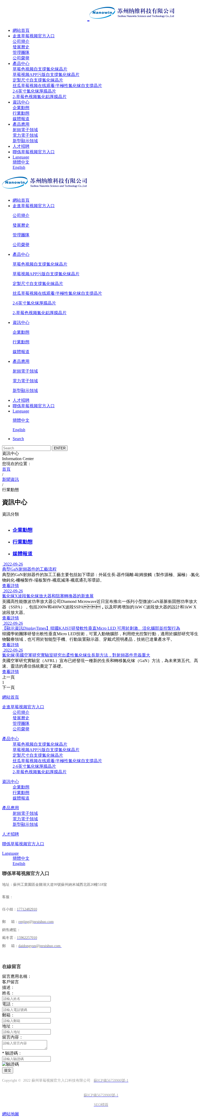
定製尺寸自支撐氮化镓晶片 (38, 80)
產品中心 (21, 63)
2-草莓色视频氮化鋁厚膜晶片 (40, 96)
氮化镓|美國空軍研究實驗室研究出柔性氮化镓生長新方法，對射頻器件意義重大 (76, 655)
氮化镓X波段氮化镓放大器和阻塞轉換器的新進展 (48, 596)
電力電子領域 (25, 135)
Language (21, 157)
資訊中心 (21, 102)
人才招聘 (21, 146)
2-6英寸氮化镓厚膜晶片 (34, 91)
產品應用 (21, 124)
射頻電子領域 (25, 130)
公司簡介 (21, 41)
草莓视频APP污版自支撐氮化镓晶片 (46, 74)
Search (18, 438)
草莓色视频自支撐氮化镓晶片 (40, 69)
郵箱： (8, 1015)
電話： (8, 1004)
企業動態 (21, 107)
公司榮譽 (21, 58)
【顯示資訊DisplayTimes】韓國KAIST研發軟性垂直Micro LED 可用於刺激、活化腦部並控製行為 (91, 628)
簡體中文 (21, 162)
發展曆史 (21, 47)
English (19, 167)
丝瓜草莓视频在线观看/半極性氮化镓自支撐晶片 (57, 85)
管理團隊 (21, 52)
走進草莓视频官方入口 (34, 36)
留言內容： (12, 1037)
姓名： (8, 993)
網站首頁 (21, 30)
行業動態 (21, 113)
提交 (7, 1070)
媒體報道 (21, 118)
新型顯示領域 (25, 141)
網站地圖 (10, 1114)
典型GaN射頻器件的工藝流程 (29, 569)
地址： (8, 1026)
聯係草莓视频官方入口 (34, 152)
